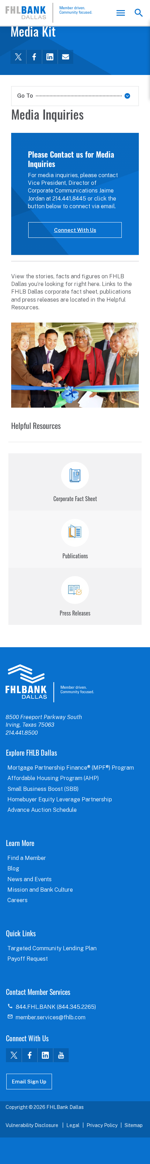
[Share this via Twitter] (18, 57)
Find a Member (26, 858)
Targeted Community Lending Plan (52, 948)
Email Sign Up (29, 1081)
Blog (13, 868)
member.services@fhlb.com (50, 1017)
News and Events (29, 879)
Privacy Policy (102, 1125)
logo (50, 683)
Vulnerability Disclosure (32, 1125)
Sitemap (134, 1125)
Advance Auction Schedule (42, 810)
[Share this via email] (65, 57)
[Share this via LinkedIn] (50, 57)
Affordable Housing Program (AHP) (53, 778)
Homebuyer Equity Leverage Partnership (59, 799)
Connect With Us (75, 230)
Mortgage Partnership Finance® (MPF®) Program (70, 767)
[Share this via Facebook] (34, 57)
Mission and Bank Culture (40, 889)
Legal (73, 1125)
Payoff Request (27, 958)
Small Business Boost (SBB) (42, 789)
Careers (17, 900)
